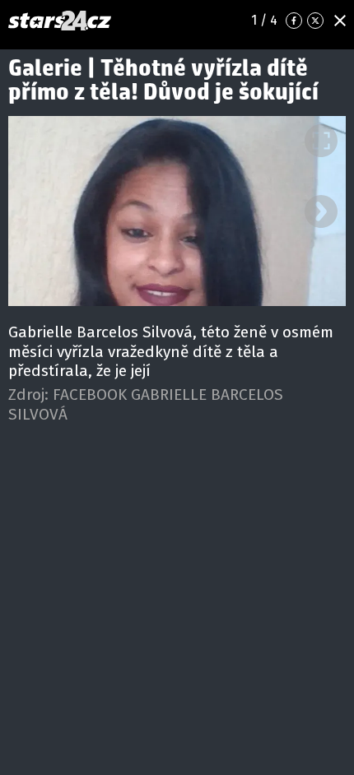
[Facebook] (294, 20)
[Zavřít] (340, 21)
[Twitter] (315, 20)
